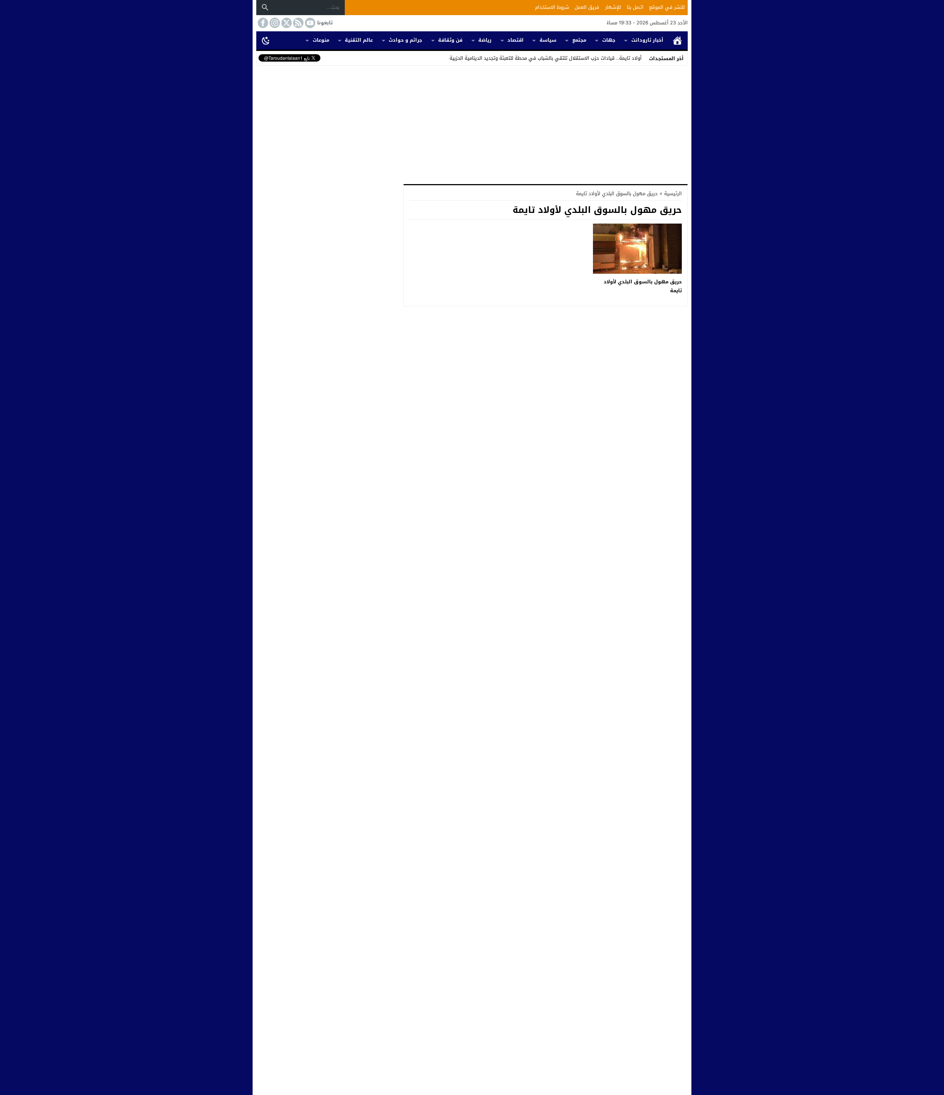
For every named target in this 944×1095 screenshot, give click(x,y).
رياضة (485, 40)
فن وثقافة (450, 40)
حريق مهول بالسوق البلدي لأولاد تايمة (643, 286)
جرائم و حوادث (405, 40)
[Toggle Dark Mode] (265, 40)
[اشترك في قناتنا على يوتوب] (309, 23)
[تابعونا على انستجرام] (274, 23)
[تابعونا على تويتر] (286, 23)
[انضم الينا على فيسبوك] (262, 23)
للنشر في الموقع (667, 7)
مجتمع (579, 40)
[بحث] (265, 7)
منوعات (321, 40)
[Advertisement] (472, 123)
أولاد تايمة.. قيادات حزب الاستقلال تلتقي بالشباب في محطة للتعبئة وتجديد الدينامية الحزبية (546, 58)
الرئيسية (677, 40)
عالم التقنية (359, 40)
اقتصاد (515, 40)
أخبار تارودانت (647, 40)
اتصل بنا (635, 7)
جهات (608, 40)
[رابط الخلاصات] (297, 23)
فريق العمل (587, 7)
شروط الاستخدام (552, 7)
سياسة (547, 40)
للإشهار (613, 7)
